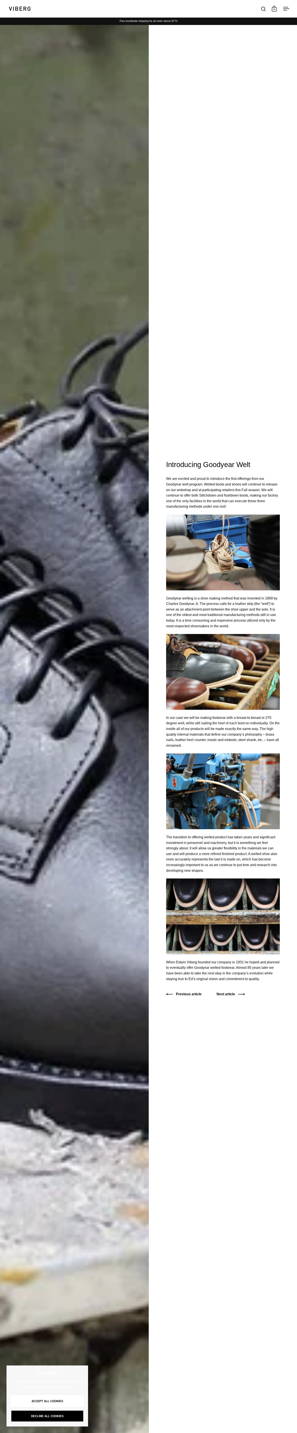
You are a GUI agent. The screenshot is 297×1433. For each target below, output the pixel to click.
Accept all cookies (47, 1401)
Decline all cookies (47, 1416)
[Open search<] (263, 9)
